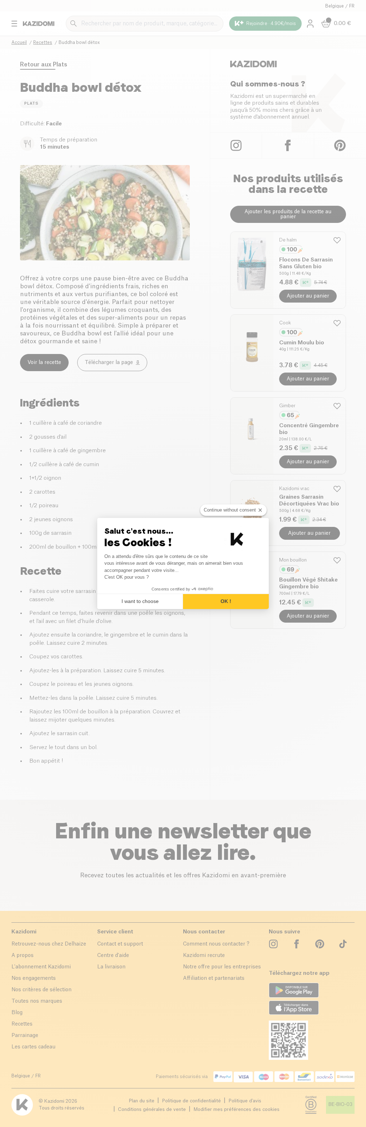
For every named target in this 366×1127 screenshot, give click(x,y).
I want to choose (140, 601)
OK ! (226, 601)
